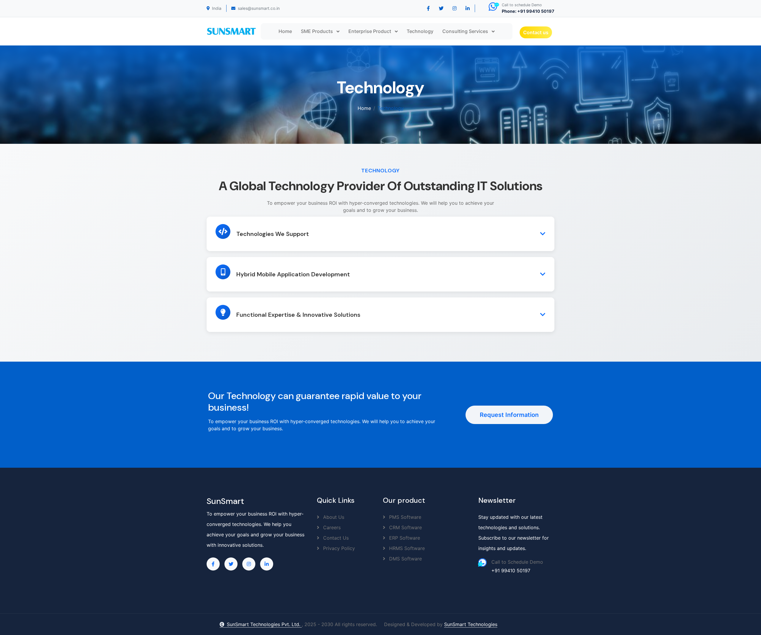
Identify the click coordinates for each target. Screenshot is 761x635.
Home (285, 31)
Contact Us (335, 538)
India (216, 8)
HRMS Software (406, 548)
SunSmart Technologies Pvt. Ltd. (264, 624)
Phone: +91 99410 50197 (528, 11)
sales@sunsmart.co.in (259, 8)
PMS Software (404, 517)
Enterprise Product (370, 31)
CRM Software (405, 527)
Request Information (509, 414)
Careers (331, 527)
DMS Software (405, 559)
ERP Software (404, 538)
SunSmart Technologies (470, 624)
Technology (420, 31)
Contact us (535, 32)
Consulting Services (465, 31)
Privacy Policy (338, 548)
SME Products (317, 31)
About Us (333, 517)
